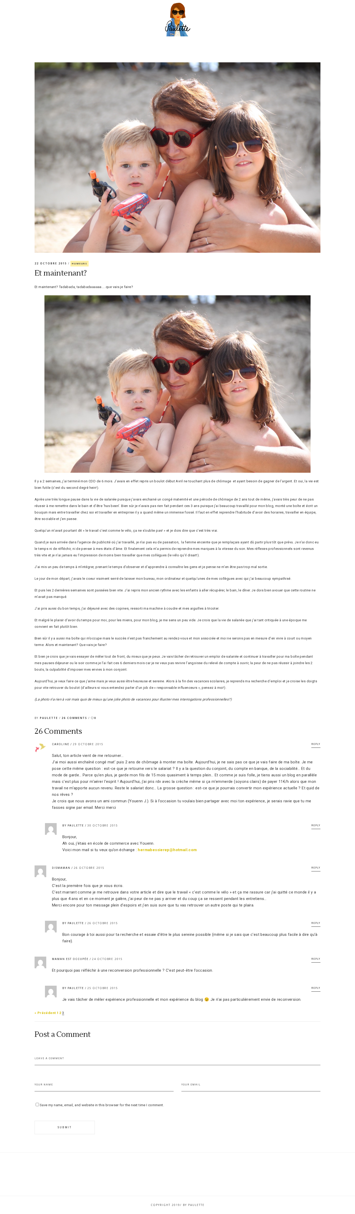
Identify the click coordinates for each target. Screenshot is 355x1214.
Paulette (49, 718)
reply (315, 744)
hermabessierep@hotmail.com (167, 850)
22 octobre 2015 (51, 263)
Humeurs (79, 263)
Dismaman (61, 867)
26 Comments (75, 718)
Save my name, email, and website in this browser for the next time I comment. (102, 1105)
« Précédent (45, 1013)
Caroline (60, 744)
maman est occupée (70, 959)
